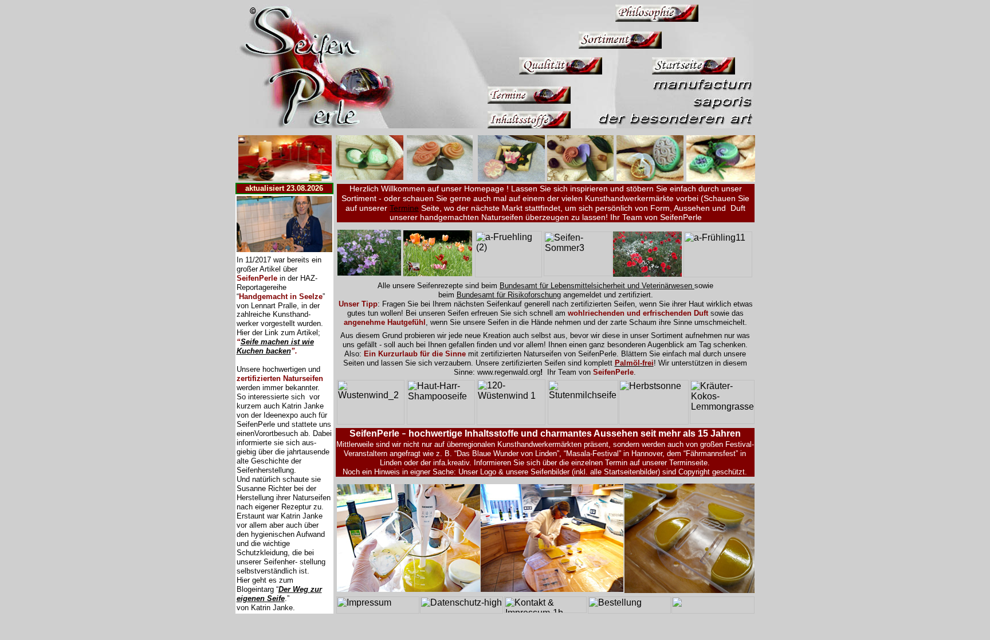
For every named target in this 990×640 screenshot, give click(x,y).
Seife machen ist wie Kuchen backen (275, 346)
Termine (404, 208)
